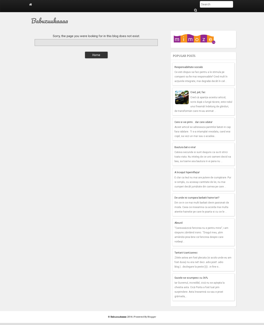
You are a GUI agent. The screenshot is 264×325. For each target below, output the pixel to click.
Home (96, 55)
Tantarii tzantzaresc (186, 252)
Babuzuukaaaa (49, 20)
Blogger (151, 317)
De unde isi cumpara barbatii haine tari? (196, 197)
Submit (195, 10)
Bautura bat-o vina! (185, 147)
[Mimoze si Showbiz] (195, 38)
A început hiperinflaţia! (187, 172)
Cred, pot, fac (197, 92)
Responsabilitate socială (188, 67)
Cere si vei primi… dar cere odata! (193, 122)
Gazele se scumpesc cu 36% (191, 277)
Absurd (178, 222)
